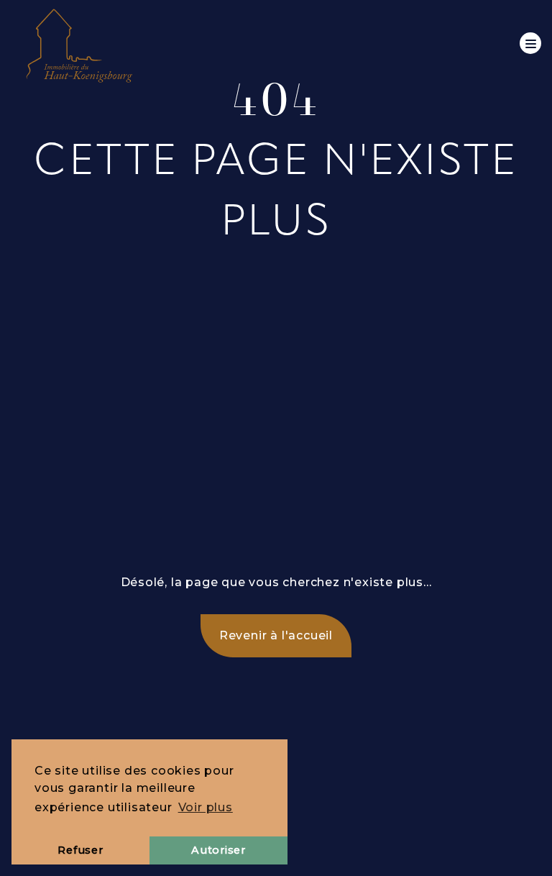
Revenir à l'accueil (276, 635)
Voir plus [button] (205, 807)
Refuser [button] (80, 850)
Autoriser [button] (218, 850)
